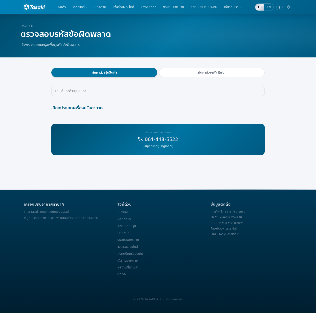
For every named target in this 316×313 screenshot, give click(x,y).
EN (269, 7)
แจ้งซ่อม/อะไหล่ (123, 7)
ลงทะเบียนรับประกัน (204, 7)
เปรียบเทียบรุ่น (126, 226)
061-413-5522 (161, 139)
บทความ (100, 7)
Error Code (149, 7)
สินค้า (62, 7)
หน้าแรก (122, 212)
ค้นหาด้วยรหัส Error (212, 72)
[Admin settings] (288, 7)
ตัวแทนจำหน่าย (173, 7)
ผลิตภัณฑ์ (124, 219)
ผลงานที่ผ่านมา (127, 267)
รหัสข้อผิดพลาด (128, 240)
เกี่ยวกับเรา (231, 7)
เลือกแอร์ (78, 7)
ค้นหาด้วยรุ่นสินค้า (104, 72)
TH (260, 7)
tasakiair (232, 228)
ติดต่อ (121, 274)
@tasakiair (230, 234)
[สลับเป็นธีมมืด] (279, 7)
